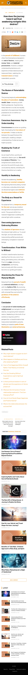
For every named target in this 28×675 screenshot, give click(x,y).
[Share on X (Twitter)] (10, 32)
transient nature (7, 76)
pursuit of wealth (20, 282)
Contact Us (14, 671)
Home (2, 8)
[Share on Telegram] (15, 32)
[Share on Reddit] (12, 32)
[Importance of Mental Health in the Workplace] (6, 628)
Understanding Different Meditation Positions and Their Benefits (18, 618)
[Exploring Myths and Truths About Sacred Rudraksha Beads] (14, 467)
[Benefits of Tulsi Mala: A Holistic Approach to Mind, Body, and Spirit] (14, 537)
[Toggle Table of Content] (15, 84)
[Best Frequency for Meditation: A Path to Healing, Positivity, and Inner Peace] (6, 654)
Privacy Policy (12, 669)
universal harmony (18, 327)
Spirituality (12, 12)
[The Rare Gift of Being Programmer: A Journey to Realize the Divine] (14, 491)
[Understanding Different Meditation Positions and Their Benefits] (6, 619)
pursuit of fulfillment (12, 55)
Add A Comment (14, 580)
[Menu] (2, 2)
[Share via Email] (22, 32)
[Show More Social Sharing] (25, 32)
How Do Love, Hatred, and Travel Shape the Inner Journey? (17, 635)
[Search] (26, 2)
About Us (6, 669)
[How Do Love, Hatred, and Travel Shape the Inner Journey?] (14, 514)
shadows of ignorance (11, 229)
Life (6, 12)
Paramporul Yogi (9, 28)
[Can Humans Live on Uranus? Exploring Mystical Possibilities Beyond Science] (14, 442)
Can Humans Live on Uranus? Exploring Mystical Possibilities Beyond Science (11, 453)
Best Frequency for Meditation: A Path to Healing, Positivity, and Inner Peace (18, 654)
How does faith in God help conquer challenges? (20, 423)
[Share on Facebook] (8, 32)
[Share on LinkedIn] (17, 32)
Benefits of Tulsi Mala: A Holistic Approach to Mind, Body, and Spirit (18, 645)
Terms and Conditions (21, 669)
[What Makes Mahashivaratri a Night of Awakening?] (14, 561)
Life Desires (5, 412)
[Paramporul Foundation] (15, 3)
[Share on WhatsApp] (20, 32)
